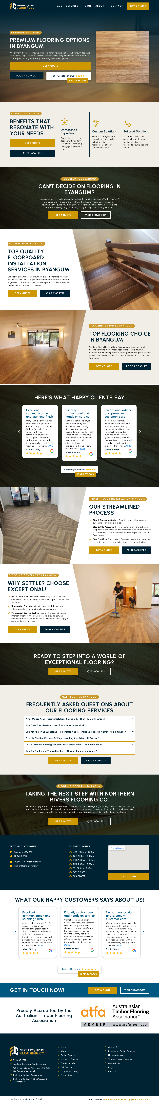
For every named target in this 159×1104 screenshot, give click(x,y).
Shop (88, 6)
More (43, 448)
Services (72, 6)
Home (58, 6)
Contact (117, 6)
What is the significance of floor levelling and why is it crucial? (62, 738)
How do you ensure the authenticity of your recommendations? (61, 751)
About (99, 6)
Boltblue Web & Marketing (117, 1099)
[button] (19, 431)
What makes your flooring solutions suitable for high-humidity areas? (65, 719)
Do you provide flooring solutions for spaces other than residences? (64, 744)
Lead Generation (140, 1099)
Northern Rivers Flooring (22, 1099)
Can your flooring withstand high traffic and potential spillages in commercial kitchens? (75, 731)
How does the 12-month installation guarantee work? (55, 725)
